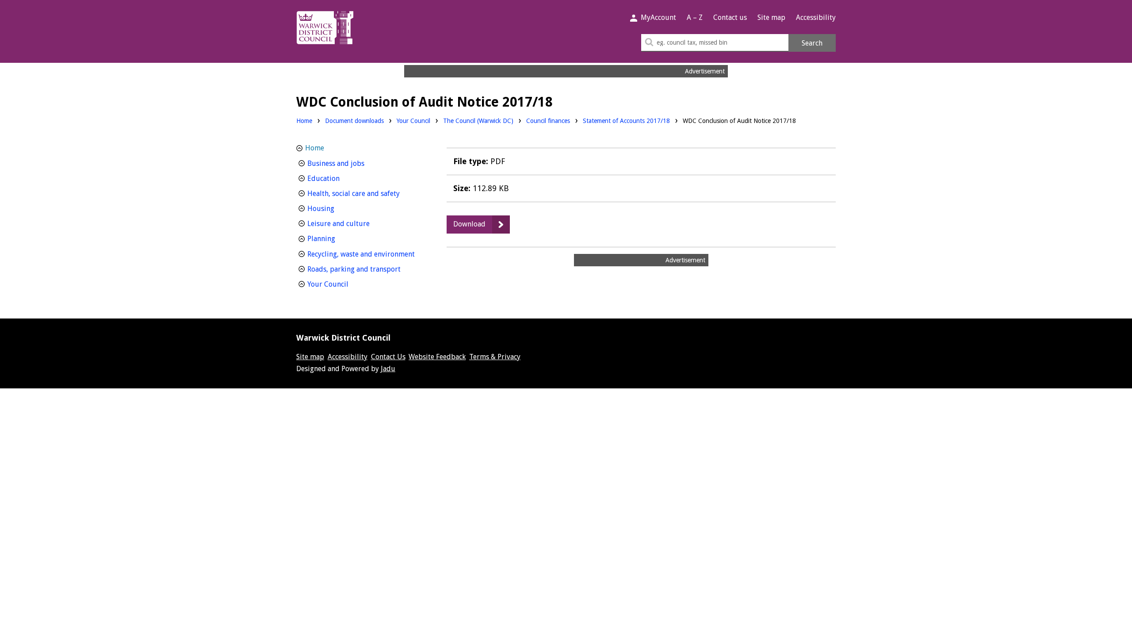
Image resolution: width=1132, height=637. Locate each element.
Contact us (730, 17)
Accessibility (816, 17)
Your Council (413, 120)
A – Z (695, 17)
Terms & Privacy (494, 357)
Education (339, 178)
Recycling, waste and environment (365, 253)
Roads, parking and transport (365, 269)
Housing (337, 208)
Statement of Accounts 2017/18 (626, 120)
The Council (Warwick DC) (478, 120)
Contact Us (388, 357)
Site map (771, 17)
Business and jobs (352, 163)
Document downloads (354, 120)
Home (304, 120)
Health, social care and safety (365, 193)
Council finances (548, 120)
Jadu (388, 369)
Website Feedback (437, 357)
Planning (337, 238)
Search (812, 43)
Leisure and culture (354, 223)
